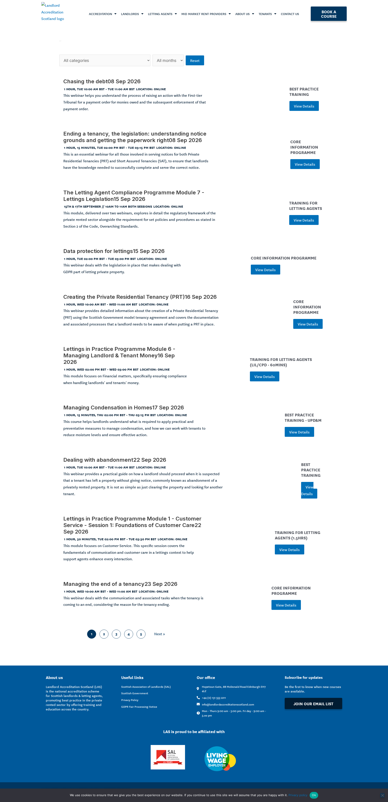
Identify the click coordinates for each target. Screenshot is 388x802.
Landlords (130, 13)
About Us (242, 13)
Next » (159, 633)
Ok (314, 795)
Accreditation (100, 13)
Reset (195, 60)
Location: (145, 88)
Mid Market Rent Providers (203, 13)
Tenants (265, 13)
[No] (382, 795)
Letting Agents (160, 13)
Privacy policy (298, 795)
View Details (304, 106)
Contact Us (290, 13)
